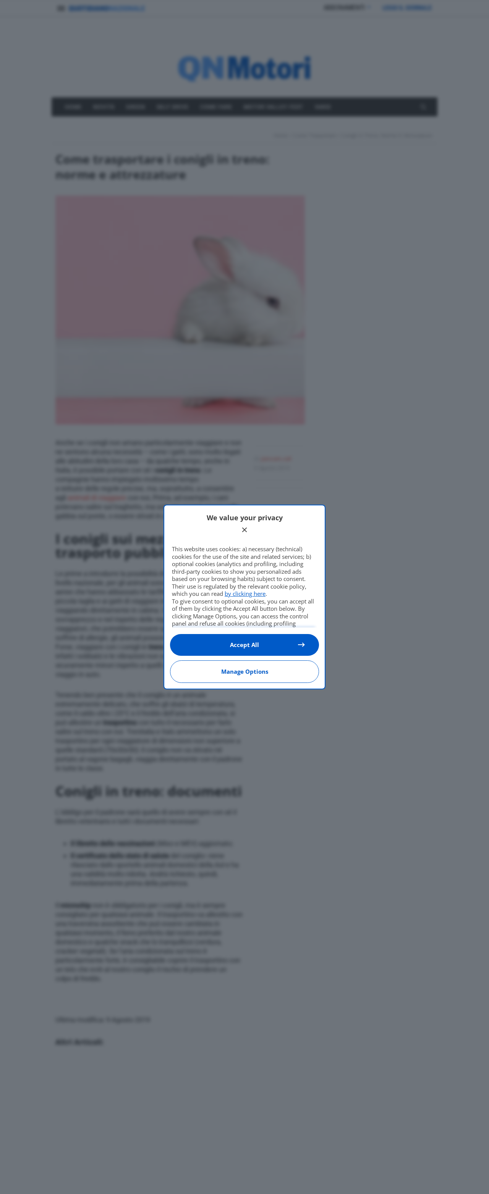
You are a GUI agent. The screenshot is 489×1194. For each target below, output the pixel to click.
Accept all (244, 645)
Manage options (244, 671)
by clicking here (245, 593)
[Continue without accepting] (244, 530)
